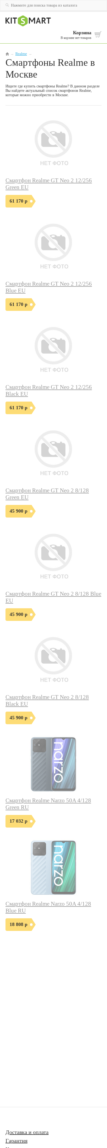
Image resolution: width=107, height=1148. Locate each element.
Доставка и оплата (27, 1132)
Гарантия (16, 1141)
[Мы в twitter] (39, 1118)
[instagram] (27, 1118)
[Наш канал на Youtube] (13, 1118)
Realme (21, 54)
